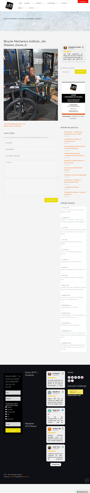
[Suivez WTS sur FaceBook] (69, 377)
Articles (64, 3)
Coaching (26, 3)
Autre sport (10, 419)
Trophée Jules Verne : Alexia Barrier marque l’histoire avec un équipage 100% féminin (73, 288)
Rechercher (80, 71)
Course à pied (11, 412)
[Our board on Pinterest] (75, 377)
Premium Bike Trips (74, 395)
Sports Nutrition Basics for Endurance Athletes (71, 243)
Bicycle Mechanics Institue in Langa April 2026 (72, 278)
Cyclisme (9, 409)
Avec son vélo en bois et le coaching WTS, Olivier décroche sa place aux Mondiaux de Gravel (73, 335)
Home (20, 3)
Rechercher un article (67, 68)
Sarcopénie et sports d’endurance (70, 325)
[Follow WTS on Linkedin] (78, 377)
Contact (31, 8)
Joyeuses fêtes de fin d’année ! (69, 307)
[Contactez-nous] (72, 380)
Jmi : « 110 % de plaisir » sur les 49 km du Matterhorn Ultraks (72, 211)
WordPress (25, 476)
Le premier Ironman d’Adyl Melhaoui (71, 261)
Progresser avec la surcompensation (75, 175)
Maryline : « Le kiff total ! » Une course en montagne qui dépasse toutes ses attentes (73, 221)
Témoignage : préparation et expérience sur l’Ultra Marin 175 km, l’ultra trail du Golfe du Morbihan (73, 347)
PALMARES (38, 3)
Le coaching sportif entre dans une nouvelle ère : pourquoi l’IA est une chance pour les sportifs (73, 232)
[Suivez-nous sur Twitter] (72, 377)
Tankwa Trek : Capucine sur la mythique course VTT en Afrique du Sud (72, 298)
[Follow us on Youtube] (82, 377)
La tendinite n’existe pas (71, 187)
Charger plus (56, 464)
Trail (8, 414)
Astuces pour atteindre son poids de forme (73, 269)
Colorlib (12, 476)
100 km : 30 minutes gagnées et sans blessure (71, 253)
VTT (8, 416)
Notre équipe (51, 3)
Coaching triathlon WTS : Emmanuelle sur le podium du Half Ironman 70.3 (73, 316)
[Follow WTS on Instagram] (69, 380)
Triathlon (9, 407)
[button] (85, 53)
